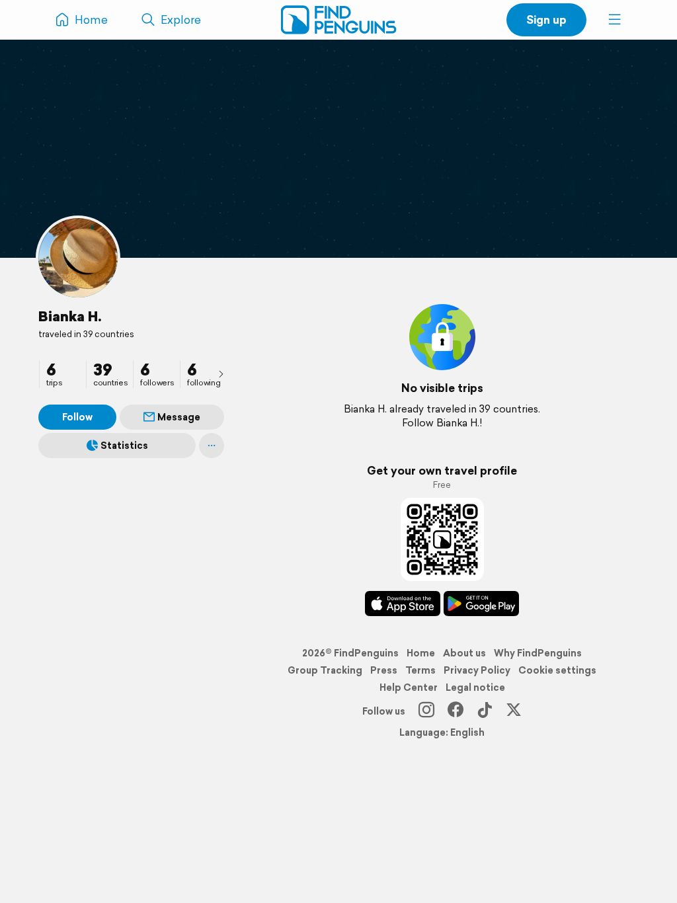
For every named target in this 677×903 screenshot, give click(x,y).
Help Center (408, 687)
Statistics (124, 445)
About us (464, 653)
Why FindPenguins (538, 653)
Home (421, 653)
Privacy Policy (477, 670)
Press (383, 670)
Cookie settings (557, 670)
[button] (615, 20)
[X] (514, 711)
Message (178, 417)
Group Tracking (325, 670)
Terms (420, 670)
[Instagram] (426, 711)
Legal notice (475, 687)
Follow (77, 417)
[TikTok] (485, 711)
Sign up (546, 19)
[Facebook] (455, 711)
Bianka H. (70, 316)
